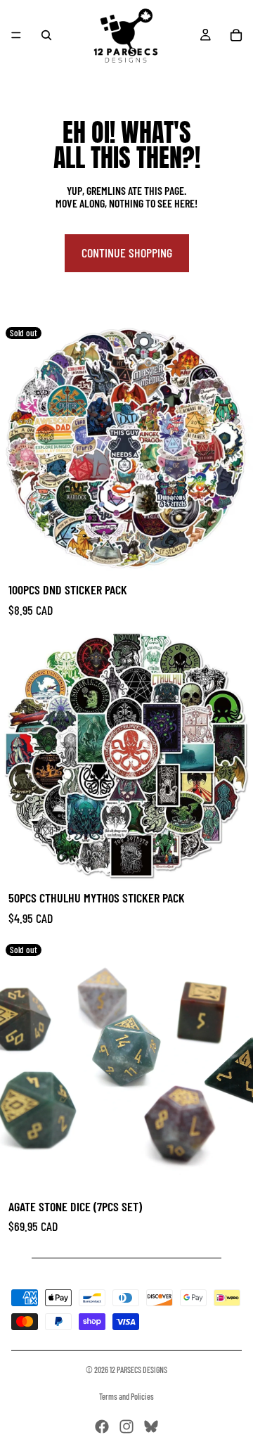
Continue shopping (127, 252)
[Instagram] (126, 1426)
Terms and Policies (126, 1396)
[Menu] (16, 35)
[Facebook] (101, 1426)
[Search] (46, 35)
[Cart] (236, 35)
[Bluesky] (151, 1426)
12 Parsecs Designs (138, 1369)
